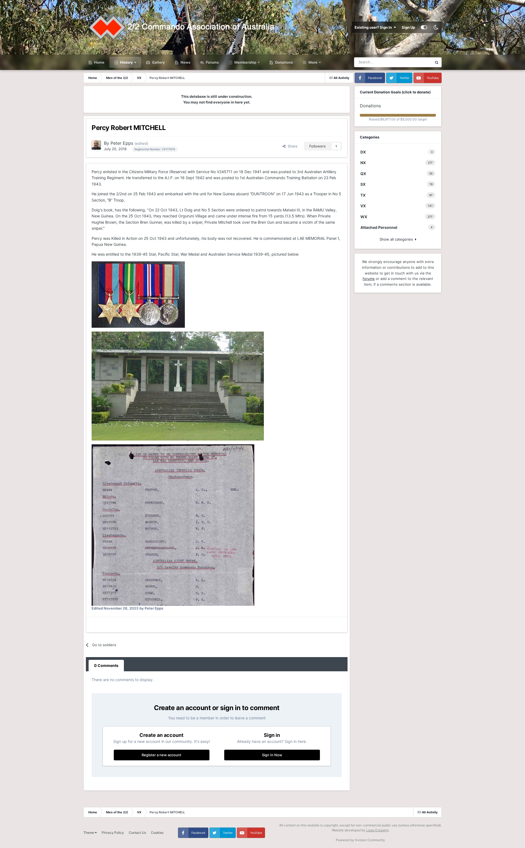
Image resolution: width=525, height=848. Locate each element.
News (185, 62)
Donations (283, 62)
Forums (212, 62)
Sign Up (408, 27)
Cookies (157, 833)
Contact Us (137, 833)
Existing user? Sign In (374, 27)
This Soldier (415, 62)
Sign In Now (272, 755)
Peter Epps (121, 143)
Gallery (158, 62)
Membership (245, 62)
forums (369, 278)
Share (291, 146)
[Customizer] (424, 27)
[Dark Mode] (436, 27)
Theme (89, 833)
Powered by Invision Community (360, 840)
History (126, 62)
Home (98, 62)
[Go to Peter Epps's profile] (96, 145)
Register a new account (161, 755)
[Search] (437, 62)
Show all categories (397, 239)
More (313, 62)
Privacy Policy (113, 833)
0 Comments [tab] (106, 665)
